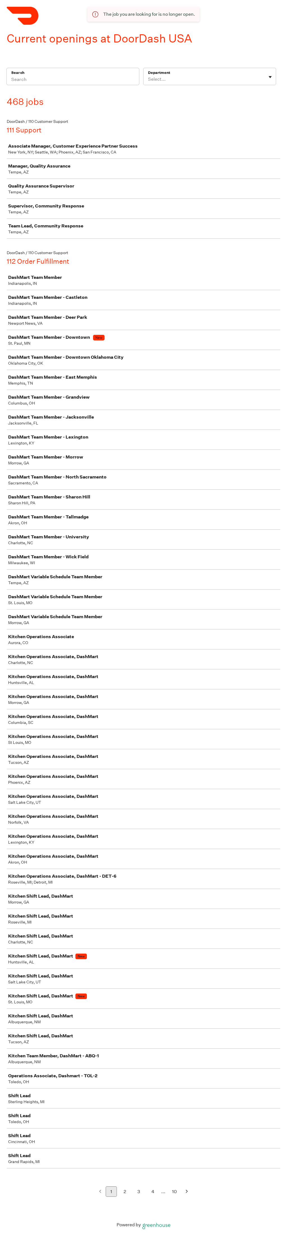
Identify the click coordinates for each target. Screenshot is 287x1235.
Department (159, 72)
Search (17, 72)
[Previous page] (100, 1191)
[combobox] (148, 79)
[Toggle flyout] (270, 77)
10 (174, 1191)
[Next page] (187, 1191)
